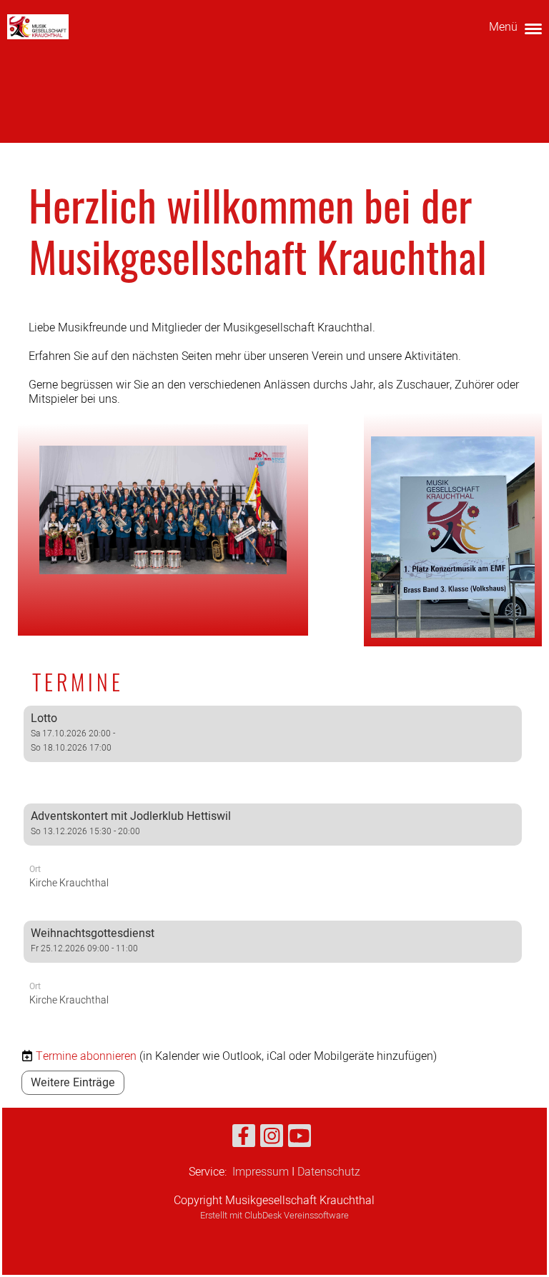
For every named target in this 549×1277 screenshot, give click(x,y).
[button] (272, 745)
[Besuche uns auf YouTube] (299, 1139)
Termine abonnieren (86, 1056)
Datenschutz (328, 1172)
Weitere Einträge (73, 1082)
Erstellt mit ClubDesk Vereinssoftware (274, 1215)
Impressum (260, 1172)
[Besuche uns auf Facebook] (243, 1139)
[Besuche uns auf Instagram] (271, 1139)
